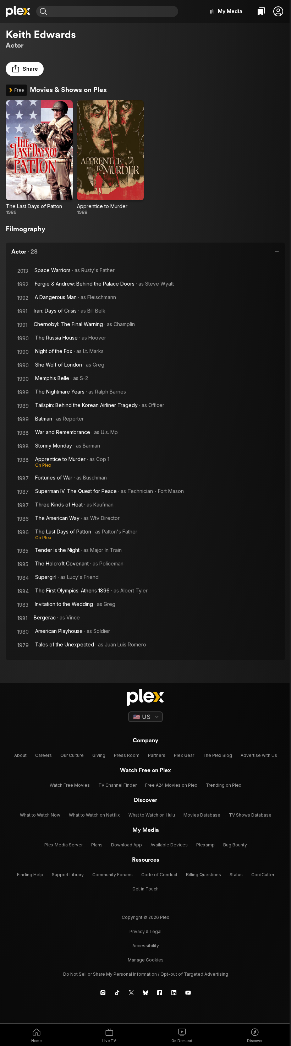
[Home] (18, 11)
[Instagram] (103, 993)
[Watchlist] (261, 11)
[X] (131, 993)
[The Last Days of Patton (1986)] (39, 157)
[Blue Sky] (145, 993)
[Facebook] (160, 993)
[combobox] (113, 11)
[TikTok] (117, 993)
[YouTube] (188, 993)
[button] (278, 11)
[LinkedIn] (174, 993)
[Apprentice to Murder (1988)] (110, 157)
